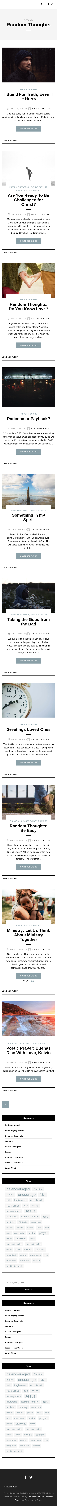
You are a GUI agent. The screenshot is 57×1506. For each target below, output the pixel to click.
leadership (12, 1216)
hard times (13, 1205)
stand (17, 1249)
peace (39, 1227)
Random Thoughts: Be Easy (28, 828)
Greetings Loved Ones (29, 729)
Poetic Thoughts (16, 1043)
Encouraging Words (19, 187)
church (10, 1194)
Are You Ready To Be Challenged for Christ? (28, 200)
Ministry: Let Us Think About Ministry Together (28, 935)
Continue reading (28, 129)
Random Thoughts (28, 89)
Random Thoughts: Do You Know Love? (28, 306)
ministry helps (36, 1222)
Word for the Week (14, 1163)
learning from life (29, 1216)
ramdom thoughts (14, 1244)
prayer (43, 1233)
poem (8, 1233)
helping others (14, 1211)
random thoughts (33, 1244)
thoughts (23, 1255)
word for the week (14, 1266)
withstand (36, 1260)
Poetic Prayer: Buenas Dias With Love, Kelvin (28, 1050)
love (45, 1216)
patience (30, 1227)
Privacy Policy (10, 1487)
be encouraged (18, 1189)
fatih (8, 1200)
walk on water (24, 1260)
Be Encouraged (12, 1125)
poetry (31, 1233)
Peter (47, 1227)
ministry (23, 1222)
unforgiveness (11, 1260)
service (9, 1249)
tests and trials (11, 1255)
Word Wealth (11, 1168)
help (26, 1205)
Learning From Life (38, 187)
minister (11, 1222)
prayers (9, 1238)
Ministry (20, 190)
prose (32, 1238)
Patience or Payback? (28, 418)
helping (35, 1205)
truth (46, 1255)
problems (21, 1238)
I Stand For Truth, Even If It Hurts (28, 96)
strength (40, 1249)
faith (42, 1194)
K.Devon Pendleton (41, 109)
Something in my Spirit (28, 517)
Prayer (27, 1043)
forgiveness (20, 1200)
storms (28, 1249)
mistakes (10, 1227)
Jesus (30, 1211)
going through (36, 1200)
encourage (27, 1195)
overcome (20, 1227)
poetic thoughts (19, 1233)
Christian (38, 1189)
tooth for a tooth (35, 1255)
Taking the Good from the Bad (28, 621)
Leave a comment (10, 140)
